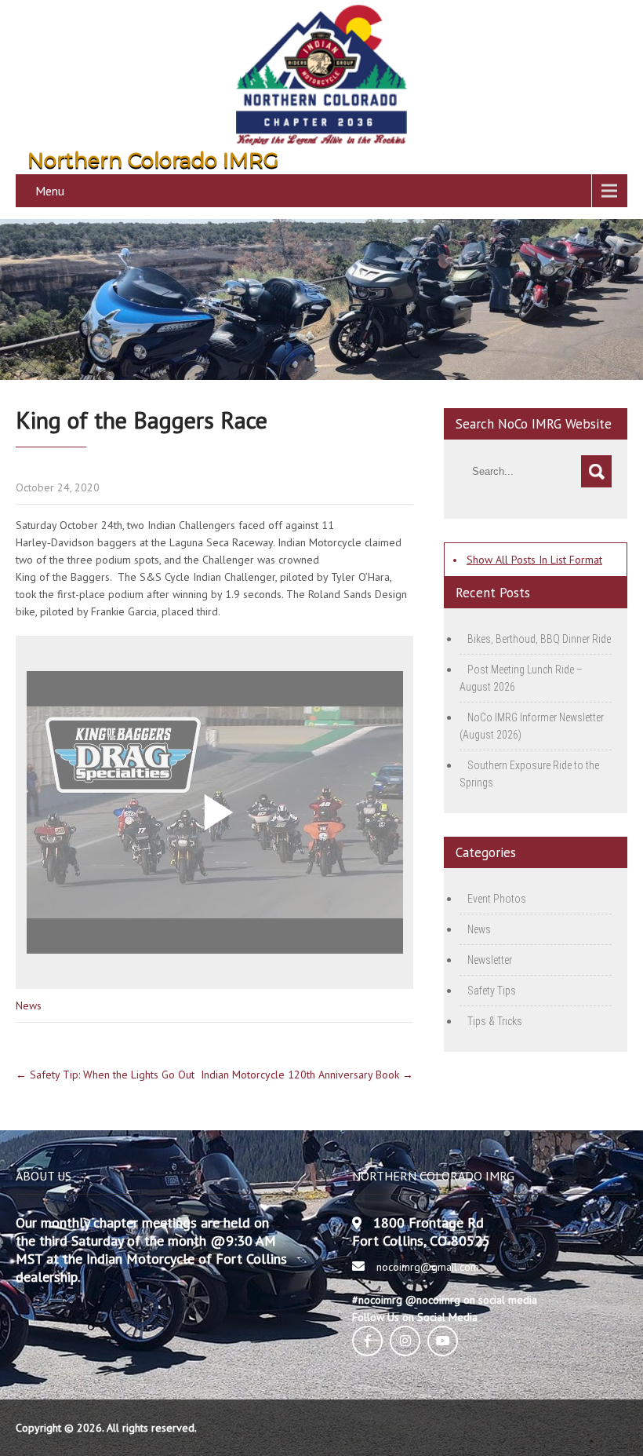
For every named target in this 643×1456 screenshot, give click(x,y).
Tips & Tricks (494, 1021)
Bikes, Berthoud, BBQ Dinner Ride (539, 639)
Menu (49, 191)
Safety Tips (491, 990)
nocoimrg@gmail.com (427, 1267)
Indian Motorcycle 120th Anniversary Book (307, 1074)
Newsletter (489, 960)
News (29, 1005)
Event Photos (496, 898)
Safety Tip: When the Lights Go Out (105, 1074)
